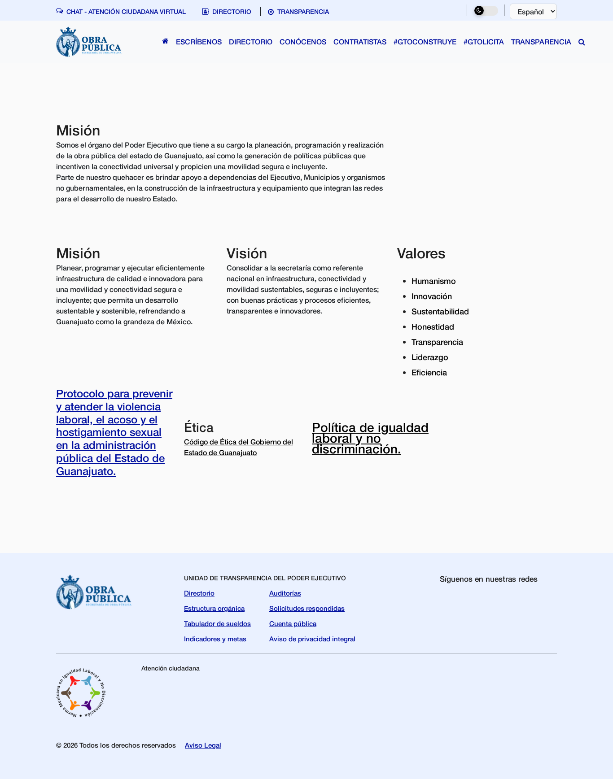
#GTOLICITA (484, 41)
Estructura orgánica (214, 608)
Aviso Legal (203, 745)
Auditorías (285, 593)
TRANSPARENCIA (541, 41)
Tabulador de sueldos (217, 623)
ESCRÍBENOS (199, 41)
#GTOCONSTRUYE (425, 41)
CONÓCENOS (303, 41)
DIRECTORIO (250, 41)
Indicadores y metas (215, 639)
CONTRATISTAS (359, 41)
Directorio (199, 593)
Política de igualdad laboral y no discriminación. (370, 438)
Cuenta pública (292, 623)
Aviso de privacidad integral (312, 639)
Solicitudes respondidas (307, 608)
